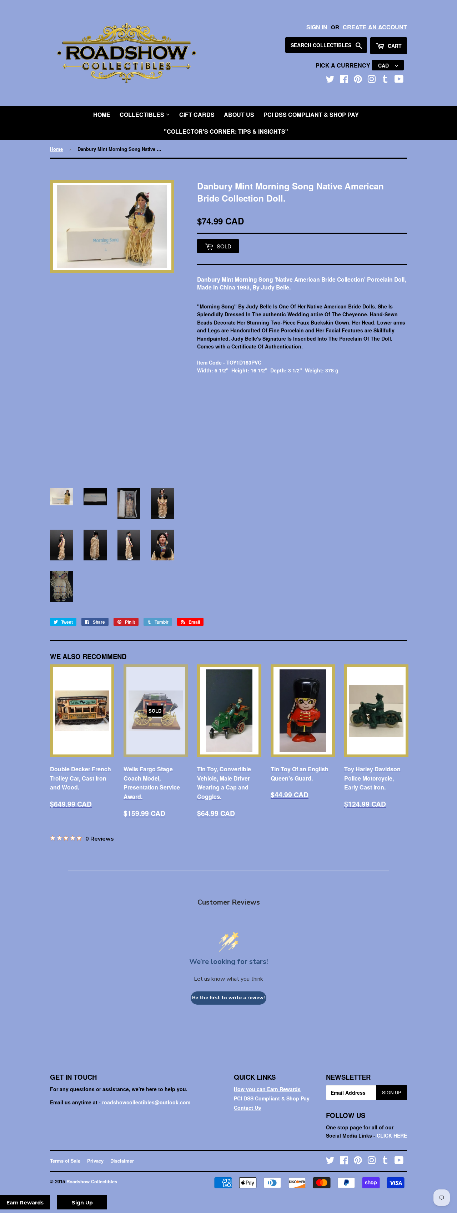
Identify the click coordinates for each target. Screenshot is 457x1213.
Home (101, 114)
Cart (394, 45)
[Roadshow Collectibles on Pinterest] (357, 80)
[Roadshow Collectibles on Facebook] (344, 80)
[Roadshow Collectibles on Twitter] (330, 80)
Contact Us (247, 1107)
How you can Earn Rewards (267, 1089)
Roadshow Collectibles (91, 1181)
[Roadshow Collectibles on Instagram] (371, 80)
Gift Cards (197, 114)
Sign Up (391, 1092)
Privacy (95, 1160)
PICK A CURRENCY (344, 65)
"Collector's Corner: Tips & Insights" (226, 131)
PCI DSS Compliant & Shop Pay (311, 114)
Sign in (316, 27)
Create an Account (375, 27)
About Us (239, 114)
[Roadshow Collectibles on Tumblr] (385, 80)
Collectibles (143, 114)
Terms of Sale (65, 1160)
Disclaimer (122, 1160)
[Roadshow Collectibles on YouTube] (399, 80)
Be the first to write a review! (228, 997)
